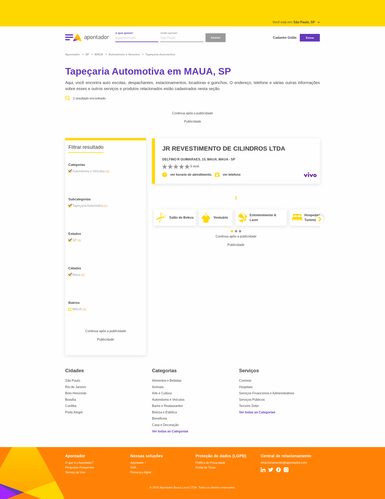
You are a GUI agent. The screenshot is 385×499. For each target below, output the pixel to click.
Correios (245, 380)
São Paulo (72, 380)
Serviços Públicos (252, 399)
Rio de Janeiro (75, 387)
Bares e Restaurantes (167, 406)
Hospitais (245, 387)
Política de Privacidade (210, 462)
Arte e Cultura (162, 393)
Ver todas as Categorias (170, 431)
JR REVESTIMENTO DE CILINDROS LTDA (223, 148)
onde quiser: (169, 32)
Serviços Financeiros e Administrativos (266, 393)
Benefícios (159, 418)
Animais (158, 387)
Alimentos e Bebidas (166, 380)
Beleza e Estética (164, 412)
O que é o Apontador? (79, 462)
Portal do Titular (206, 467)
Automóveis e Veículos (168, 399)
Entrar (310, 37)
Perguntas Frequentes (79, 467)
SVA (133, 467)
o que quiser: (124, 32)
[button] (232, 231)
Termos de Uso (75, 472)
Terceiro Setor (249, 406)
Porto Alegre (74, 412)
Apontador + (138, 462)
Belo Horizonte (75, 393)
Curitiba (70, 406)
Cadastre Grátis (285, 37)
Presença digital (140, 472)
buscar (215, 37)
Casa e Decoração (165, 425)
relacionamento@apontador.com (284, 462)
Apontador (73, 54)
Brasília (70, 399)
